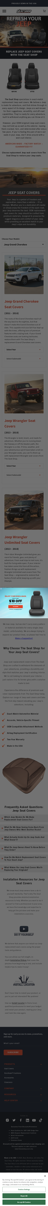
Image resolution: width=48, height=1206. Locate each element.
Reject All (24, 1196)
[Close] (45, 1176)
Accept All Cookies (24, 1202)
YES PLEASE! (15, 606)
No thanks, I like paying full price (15, 609)
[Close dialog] (1, 589)
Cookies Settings (24, 1189)
